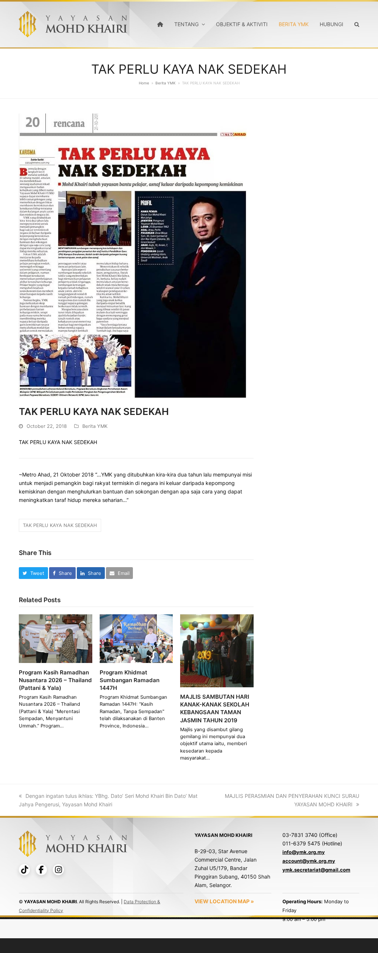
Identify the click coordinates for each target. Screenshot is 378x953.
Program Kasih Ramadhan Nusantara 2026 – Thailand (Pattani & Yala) (55, 680)
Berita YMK (94, 426)
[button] (33, 573)
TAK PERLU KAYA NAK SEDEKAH (60, 525)
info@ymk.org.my (303, 852)
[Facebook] (41, 869)
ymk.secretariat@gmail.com (316, 870)
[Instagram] (58, 869)
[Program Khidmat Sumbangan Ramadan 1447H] (136, 638)
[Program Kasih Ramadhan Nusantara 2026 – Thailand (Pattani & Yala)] (55, 638)
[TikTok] (24, 869)
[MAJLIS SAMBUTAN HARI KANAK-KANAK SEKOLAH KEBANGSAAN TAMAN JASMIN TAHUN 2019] (217, 650)
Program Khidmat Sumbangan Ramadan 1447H (129, 680)
